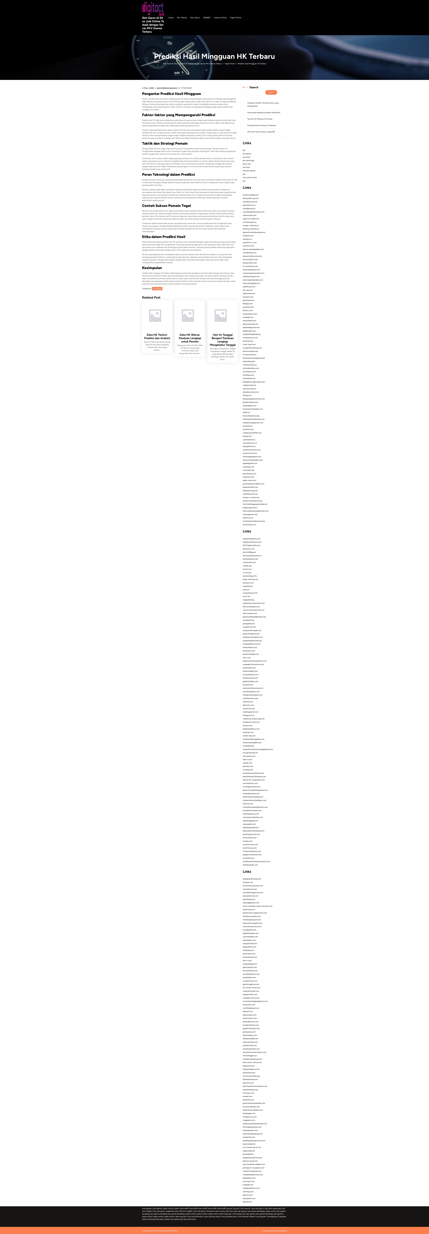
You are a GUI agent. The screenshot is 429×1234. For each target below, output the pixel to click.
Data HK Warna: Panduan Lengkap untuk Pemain (190, 338)
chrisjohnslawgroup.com (252, 1059)
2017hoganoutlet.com (251, 545)
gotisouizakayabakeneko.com (254, 617)
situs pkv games (249, 171)
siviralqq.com (248, 770)
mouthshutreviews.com (252, 926)
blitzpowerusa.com (250, 678)
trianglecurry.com (250, 1117)
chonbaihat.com (249, 378)
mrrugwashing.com (250, 753)
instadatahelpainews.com (253, 1175)
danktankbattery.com (251, 729)
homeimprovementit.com (253, 886)
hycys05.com (248, 685)
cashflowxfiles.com (250, 698)
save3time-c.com (250, 242)
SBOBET (207, 18)
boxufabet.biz (248, 1154)
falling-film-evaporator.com (254, 780)
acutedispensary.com (251, 793)
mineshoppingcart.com (252, 920)
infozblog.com (248, 375)
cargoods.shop (248, 600)
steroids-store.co (249, 389)
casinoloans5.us (249, 440)
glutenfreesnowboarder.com (254, 1103)
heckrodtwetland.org (251, 416)
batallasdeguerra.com (251, 327)
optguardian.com (249, 947)
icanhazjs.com (248, 467)
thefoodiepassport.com (252, 457)
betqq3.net (247, 436)
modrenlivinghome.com (252, 1171)
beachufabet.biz (249, 1144)
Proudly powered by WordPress (274, 1231)
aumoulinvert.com (250, 453)
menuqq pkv (147, 1208)
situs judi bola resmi (195, 1216)
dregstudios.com (249, 331)
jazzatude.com (248, 300)
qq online (246, 157)
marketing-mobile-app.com (254, 719)
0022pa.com (248, 304)
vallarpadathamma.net (251, 644)
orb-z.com (247, 658)
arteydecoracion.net (251, 392)
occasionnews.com (250, 844)
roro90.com (247, 566)
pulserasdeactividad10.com (253, 484)
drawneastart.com (250, 1035)
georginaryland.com (250, 402)
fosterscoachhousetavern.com (255, 661)
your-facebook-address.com (254, 1164)
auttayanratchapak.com (252, 630)
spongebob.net (249, 624)
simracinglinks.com (250, 259)
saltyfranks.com (249, 293)
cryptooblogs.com (250, 964)
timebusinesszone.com (252, 851)
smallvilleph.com (249, 321)
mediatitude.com (249, 253)
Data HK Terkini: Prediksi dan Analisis (157, 336)
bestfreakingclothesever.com (254, 776)
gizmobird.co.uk (249, 205)
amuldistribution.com (251, 974)
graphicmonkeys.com (251, 1028)
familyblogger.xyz (250, 1056)
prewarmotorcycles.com (252, 256)
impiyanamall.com (250, 943)
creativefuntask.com (251, 991)
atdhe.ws (246, 412)
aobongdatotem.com (251, 903)
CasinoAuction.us (250, 443)
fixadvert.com (248, 236)
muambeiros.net (249, 372)
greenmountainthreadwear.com (255, 790)
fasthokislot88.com (250, 1039)
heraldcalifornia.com (251, 1025)
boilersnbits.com (249, 668)
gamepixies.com (249, 1032)
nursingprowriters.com (252, 787)
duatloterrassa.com (250, 1079)
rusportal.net (248, 586)
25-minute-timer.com (251, 988)
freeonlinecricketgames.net (254, 358)
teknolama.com (249, 651)
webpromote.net (249, 385)
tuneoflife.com (249, 858)
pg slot (229, 1208)
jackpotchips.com (250, 1045)
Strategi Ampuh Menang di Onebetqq (261, 125)
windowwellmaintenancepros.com (256, 861)
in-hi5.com (247, 573)
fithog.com (247, 395)
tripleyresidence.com (251, 1069)
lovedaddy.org (248, 746)
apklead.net (247, 1202)
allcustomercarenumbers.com (254, 1052)
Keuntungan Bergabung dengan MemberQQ (263, 113)
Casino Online (220, 18)
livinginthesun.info (250, 593)
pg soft (236, 1208)
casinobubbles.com (250, 937)
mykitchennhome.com (252, 450)
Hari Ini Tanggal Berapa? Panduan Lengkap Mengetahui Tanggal (223, 339)
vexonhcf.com (248, 246)
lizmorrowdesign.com (251, 1107)
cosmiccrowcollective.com (253, 610)
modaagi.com (248, 317)
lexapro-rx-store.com (251, 497)
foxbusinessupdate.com (252, 742)
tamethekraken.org (250, 1090)
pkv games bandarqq (256, 1211)
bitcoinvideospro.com (251, 607)
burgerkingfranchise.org (252, 641)
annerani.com (248, 297)
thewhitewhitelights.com (253, 409)
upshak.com (247, 763)
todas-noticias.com (250, 579)
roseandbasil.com (250, 406)
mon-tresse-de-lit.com (252, 1147)
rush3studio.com (249, 562)
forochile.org (248, 341)
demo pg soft (181, 1216)
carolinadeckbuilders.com (253, 280)
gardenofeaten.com (250, 681)
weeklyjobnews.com (251, 814)
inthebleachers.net (250, 494)
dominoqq (224, 1214)
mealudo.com (248, 732)
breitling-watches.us (251, 229)
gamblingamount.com (251, 834)
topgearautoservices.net (252, 1158)
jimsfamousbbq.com (251, 195)
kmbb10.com (248, 702)
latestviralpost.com (250, 671)
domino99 (184, 1208)
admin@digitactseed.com (167, 88)
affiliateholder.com (250, 865)
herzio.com (247, 569)
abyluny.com (248, 1195)
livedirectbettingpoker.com (253, 739)
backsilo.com (248, 766)
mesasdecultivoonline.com (253, 664)
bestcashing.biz (249, 361)
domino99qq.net (249, 552)
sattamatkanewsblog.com (253, 797)
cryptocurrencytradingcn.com (254, 800)
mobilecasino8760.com (252, 433)
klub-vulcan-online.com (252, 1062)
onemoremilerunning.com (253, 688)
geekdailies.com (249, 1178)
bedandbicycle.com (250, 1022)
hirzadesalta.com (249, 930)
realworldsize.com (250, 647)
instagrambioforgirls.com (252, 695)
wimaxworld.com (249, 355)
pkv (244, 150)
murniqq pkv (261, 1216)
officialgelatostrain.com (252, 1127)
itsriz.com (246, 596)
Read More (156, 315)
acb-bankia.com (249, 756)
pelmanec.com (249, 549)
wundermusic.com (250, 981)
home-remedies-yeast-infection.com (257, 906)
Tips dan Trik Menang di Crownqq (259, 119)
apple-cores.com (249, 480)
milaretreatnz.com (250, 314)
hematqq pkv (272, 1216)
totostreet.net (248, 950)
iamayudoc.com (249, 1005)
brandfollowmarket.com (252, 810)
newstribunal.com (250, 889)
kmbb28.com (248, 1185)
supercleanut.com (250, 1018)
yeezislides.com (249, 899)
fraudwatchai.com (250, 957)
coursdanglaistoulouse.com (253, 212)
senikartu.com (248, 583)
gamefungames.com (251, 984)
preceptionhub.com (250, 896)
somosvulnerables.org (251, 1076)
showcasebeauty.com (251, 270)
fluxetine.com (248, 429)
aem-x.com (247, 960)
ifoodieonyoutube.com (252, 916)
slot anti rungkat (185, 1211)
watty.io (246, 590)
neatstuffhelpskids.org (251, 334)
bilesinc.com (248, 310)
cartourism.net (248, 477)
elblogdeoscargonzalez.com (254, 382)
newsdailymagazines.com (253, 892)
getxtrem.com (248, 705)
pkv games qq (176, 1219)
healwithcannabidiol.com (253, 1110)
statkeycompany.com (251, 276)
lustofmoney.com (250, 848)
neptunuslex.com (250, 215)
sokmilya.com (248, 1192)
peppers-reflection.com (252, 855)
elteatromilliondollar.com (253, 637)
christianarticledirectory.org (254, 521)
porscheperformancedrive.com (255, 1086)
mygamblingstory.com (251, 539)
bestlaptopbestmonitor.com (254, 399)
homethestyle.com (250, 971)
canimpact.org (248, 470)
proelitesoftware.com (251, 1049)
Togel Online (235, 18)
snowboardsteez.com (251, 691)
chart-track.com (249, 344)
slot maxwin (245, 1208)
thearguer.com (248, 715)
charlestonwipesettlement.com (255, 807)
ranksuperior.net (249, 824)
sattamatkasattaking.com (253, 1134)
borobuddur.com (249, 977)
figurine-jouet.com (250, 1161)
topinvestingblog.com (251, 283)
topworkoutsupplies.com (252, 923)
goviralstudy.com (249, 474)
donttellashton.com (250, 559)
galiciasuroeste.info (250, 324)
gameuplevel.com (250, 967)
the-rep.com (248, 290)
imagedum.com (249, 1120)
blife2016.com (248, 1100)
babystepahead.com (251, 827)
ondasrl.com (247, 1096)
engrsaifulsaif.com (250, 994)
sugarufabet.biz (249, 1151)
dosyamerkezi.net (250, 263)
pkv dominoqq (248, 160)
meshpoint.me (248, 620)
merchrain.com (249, 1181)
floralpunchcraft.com (251, 722)
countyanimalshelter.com (253, 817)
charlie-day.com (249, 736)
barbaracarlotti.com (250, 487)
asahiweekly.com (249, 1015)
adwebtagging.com (250, 821)
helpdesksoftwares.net (252, 879)
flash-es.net (247, 759)
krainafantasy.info (250, 576)
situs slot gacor (258, 1208)
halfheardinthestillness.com (254, 419)
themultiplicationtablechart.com (256, 511)
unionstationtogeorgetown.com (255, 1001)
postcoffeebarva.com (251, 634)
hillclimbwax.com (250, 838)
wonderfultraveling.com (252, 348)
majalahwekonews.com (252, 542)
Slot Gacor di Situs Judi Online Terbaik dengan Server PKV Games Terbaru (153, 24)
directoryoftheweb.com (252, 556)
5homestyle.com (249, 525)
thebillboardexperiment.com (254, 1141)
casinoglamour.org (250, 514)
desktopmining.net (250, 491)
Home (171, 18)
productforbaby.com (251, 654)
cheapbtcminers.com (251, 998)
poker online (168, 1208)
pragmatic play (172, 1211)
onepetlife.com (249, 1137)
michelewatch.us (249, 222)
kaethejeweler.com (250, 1130)
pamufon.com (248, 1083)
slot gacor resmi (213, 1211)
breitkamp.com (249, 1066)
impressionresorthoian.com (253, 773)
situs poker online (250, 177)
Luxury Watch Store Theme (153, 1231)
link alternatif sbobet (247, 1216)
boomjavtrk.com (249, 1198)
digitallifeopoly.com (251, 933)
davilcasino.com (249, 954)
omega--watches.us (251, 225)
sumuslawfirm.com (250, 783)
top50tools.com (249, 287)
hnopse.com (247, 841)
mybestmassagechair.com (253, 423)
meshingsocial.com (250, 712)
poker (176, 1208)
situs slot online (189, 1219)
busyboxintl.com (249, 627)
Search (253, 87)
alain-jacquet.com (250, 613)
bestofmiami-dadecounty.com (255, 913)
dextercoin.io (248, 518)
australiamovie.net (250, 202)
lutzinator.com (248, 1093)
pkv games (247, 154)
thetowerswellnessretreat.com (255, 1124)
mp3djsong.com (249, 208)
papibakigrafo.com (250, 463)
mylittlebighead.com (251, 1008)
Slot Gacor (195, 18)
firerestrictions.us (250, 365)
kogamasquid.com (250, 508)
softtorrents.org (249, 1073)
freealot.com (248, 1011)
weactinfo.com (249, 708)
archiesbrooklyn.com (251, 368)
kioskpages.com (249, 1113)
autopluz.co (247, 239)
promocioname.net (250, 351)
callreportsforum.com (251, 1188)
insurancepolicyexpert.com (253, 273)
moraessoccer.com (250, 338)
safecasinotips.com (250, 1042)
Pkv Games (182, 18)
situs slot (246, 167)
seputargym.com (249, 940)
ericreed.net (247, 426)
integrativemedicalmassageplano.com (258, 749)
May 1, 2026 (149, 88)
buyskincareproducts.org (252, 501)
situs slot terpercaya (273, 1208)
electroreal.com (249, 909)
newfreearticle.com (250, 674)
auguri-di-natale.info (251, 219)
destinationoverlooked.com (253, 831)
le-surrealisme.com (250, 266)
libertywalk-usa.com (251, 198)
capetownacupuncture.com (254, 603)
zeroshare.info (248, 307)
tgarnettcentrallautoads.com (254, 232)
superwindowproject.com (253, 460)
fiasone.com (247, 725)
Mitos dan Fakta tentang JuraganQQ (261, 132)
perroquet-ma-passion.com (253, 1168)
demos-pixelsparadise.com (253, 249)
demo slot (247, 164)
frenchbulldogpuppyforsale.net (255, 504)
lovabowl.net (248, 882)
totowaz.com (248, 804)
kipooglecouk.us (249, 446)
